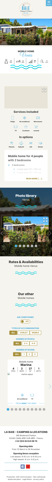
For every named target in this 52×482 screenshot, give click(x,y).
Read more (31, 178)
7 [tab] (32, 409)
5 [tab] (32, 246)
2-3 (25, 343)
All (13, 332)
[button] (49, 3)
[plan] (26, 97)
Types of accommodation (25, 328)
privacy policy (38, 479)
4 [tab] (28, 246)
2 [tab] (20, 246)
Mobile (35, 332)
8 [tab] (36, 409)
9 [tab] (40, 409)
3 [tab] (24, 246)
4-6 (33, 343)
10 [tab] (44, 409)
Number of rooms (25, 350)
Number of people (25, 339)
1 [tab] (16, 246)
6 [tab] (36, 246)
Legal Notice (27, 479)
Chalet (24, 332)
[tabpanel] (26, 229)
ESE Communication (24, 477)
